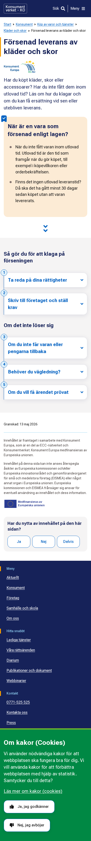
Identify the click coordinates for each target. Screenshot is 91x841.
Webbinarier (16, 681)
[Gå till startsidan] (15, 8)
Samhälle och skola (22, 608)
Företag (13, 598)
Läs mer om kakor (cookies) (33, 791)
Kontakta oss (17, 712)
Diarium (13, 660)
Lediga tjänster (19, 640)
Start (7, 24)
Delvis (68, 541)
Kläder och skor (15, 30)
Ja (19, 541)
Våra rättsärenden (21, 650)
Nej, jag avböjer (31, 825)
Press (11, 722)
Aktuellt (13, 577)
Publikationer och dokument (29, 670)
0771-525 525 (18, 702)
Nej (43, 541)
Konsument (24, 24)
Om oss (13, 618)
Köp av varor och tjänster (55, 24)
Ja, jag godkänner (33, 806)
